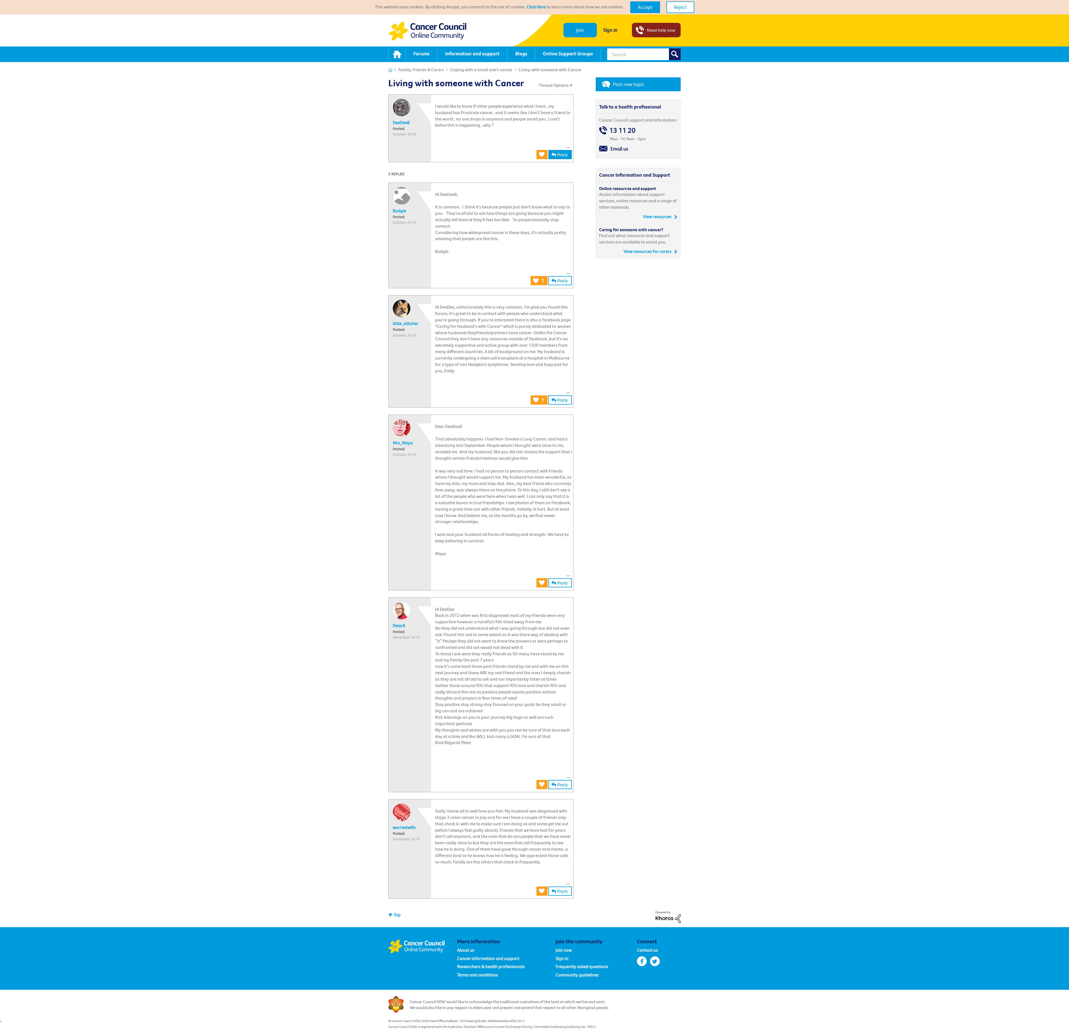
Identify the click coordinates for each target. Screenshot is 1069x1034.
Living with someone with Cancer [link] (550, 69)
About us (465, 950)
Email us (619, 149)
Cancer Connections (390, 70)
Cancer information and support (488, 958)
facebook (642, 961)
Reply (562, 154)
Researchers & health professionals (491, 966)
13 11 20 (622, 130)
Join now (564, 950)
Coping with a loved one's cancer (481, 69)
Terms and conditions (477, 975)
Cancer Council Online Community (422, 946)
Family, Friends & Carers (421, 69)
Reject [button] (680, 7)
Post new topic (628, 84)
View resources (657, 216)
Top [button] (397, 914)
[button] (645, 7)
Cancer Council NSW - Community (427, 31)
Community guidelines (577, 975)
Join (580, 30)
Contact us (647, 950)
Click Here (536, 6)
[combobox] (644, 54)
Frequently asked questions (582, 966)
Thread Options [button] (554, 85)
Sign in (610, 30)
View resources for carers (647, 251)
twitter (655, 961)
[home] (397, 54)
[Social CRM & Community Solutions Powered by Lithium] (668, 916)
